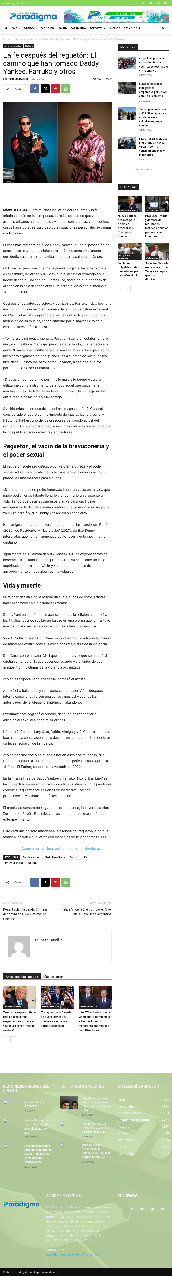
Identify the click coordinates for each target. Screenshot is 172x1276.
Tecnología (132, 28)
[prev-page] (6, 1039)
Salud (63, 28)
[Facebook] (136, 3)
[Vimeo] (150, 3)
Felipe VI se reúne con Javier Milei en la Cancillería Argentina (87, 911)
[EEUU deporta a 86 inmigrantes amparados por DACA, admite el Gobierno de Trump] (127, 88)
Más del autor (53, 977)
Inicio (6, 39)
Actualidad (152, 257)
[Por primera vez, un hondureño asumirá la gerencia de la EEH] (69, 1128)
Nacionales (152, 210)
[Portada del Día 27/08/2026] (12, 1106)
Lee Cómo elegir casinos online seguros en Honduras (57, 848)
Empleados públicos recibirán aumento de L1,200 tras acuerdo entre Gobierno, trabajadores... (38, 1154)
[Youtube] (165, 3)
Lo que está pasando (125, 256)
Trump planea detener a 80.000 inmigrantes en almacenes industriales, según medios (153, 117)
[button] (163, 28)
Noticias (32, 862)
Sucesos (114, 28)
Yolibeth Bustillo (18, 78)
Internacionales (23, 39)
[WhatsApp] (65, 88)
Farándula (78, 28)
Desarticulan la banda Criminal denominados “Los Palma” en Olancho (25, 914)
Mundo (29, 28)
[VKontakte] (158, 3)
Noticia (29, 45)
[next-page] (13, 1039)
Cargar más (141, 169)
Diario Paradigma (54, 857)
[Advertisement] (57, 195)
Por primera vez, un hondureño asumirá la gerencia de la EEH (95, 1127)
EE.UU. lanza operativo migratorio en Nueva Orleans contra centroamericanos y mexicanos (153, 146)
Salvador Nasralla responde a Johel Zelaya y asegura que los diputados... (156, 271)
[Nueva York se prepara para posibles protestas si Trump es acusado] (130, 204)
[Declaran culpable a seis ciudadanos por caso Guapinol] (130, 251)
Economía (48, 28)
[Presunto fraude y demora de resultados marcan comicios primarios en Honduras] (157, 204)
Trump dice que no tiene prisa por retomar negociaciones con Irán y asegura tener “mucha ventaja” (19, 1021)
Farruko (74, 857)
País (14, 28)
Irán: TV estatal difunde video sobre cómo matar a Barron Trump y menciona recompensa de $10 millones (95, 1021)
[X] (143, 3)
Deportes (96, 28)
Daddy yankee (31, 857)
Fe (85, 857)
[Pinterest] (55, 88)
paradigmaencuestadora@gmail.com (73, 1254)
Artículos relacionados (22, 977)
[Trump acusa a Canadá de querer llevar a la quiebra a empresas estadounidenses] (57, 997)
